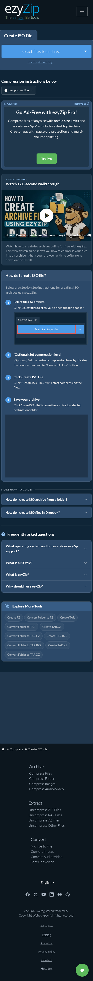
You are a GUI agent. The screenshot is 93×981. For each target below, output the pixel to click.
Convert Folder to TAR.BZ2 (24, 645)
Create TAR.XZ (57, 645)
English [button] (45, 882)
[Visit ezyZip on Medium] (60, 894)
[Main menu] (82, 11)
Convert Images (42, 851)
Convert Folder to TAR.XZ (23, 654)
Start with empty (40, 62)
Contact (46, 960)
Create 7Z (13, 617)
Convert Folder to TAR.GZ (23, 636)
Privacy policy (46, 951)
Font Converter (42, 862)
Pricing (46, 935)
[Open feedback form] (82, 970)
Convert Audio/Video (47, 856)
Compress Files (40, 773)
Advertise (12, 103)
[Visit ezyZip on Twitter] (36, 894)
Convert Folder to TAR (21, 627)
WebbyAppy (40, 915)
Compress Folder (42, 778)
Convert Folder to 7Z (40, 617)
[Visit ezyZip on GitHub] (68, 894)
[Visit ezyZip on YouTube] (44, 894)
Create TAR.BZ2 (57, 636)
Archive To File (41, 846)
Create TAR (67, 617)
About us (47, 943)
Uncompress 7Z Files (44, 820)
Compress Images (42, 784)
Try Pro (46, 159)
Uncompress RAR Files (45, 815)
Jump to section (19, 90)
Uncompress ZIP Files (45, 810)
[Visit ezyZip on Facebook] (28, 894)
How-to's (47, 968)
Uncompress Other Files (47, 825)
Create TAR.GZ (51, 627)
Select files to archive (40, 51)
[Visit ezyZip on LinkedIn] (52, 894)
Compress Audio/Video (46, 789)
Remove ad (80, 103)
